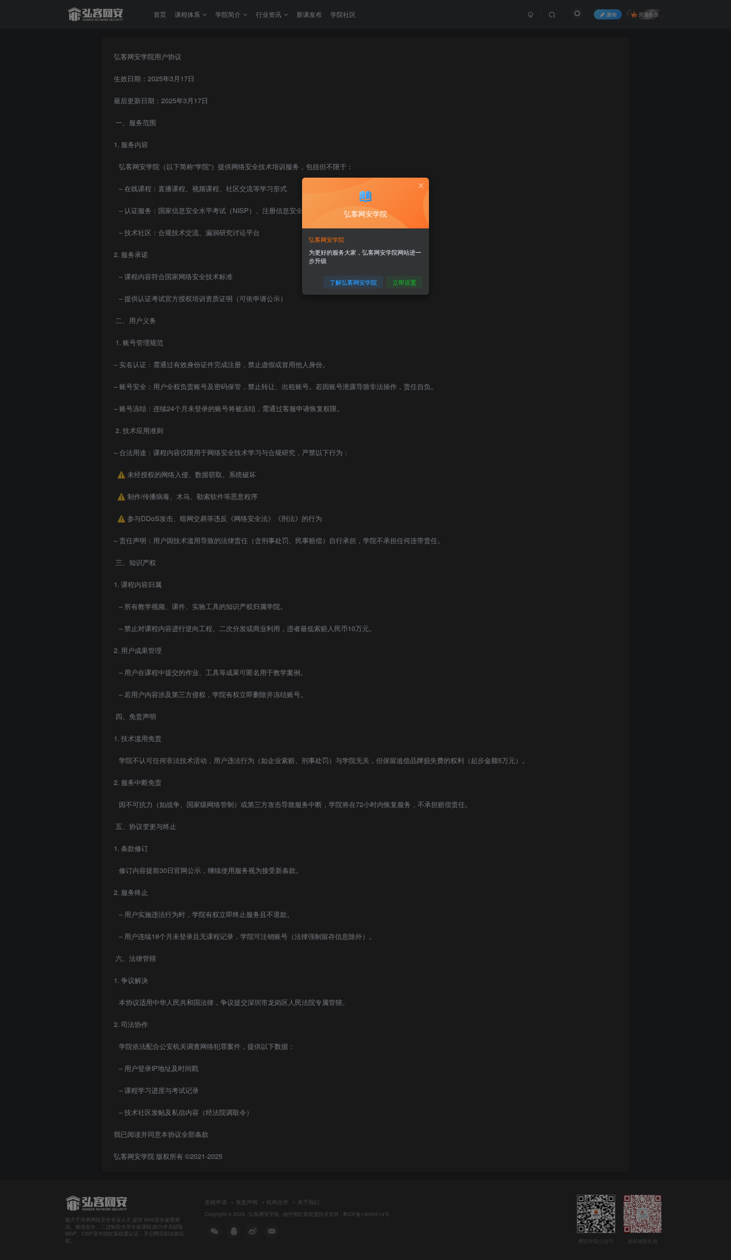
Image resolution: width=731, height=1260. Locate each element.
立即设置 (404, 282)
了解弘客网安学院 (353, 282)
